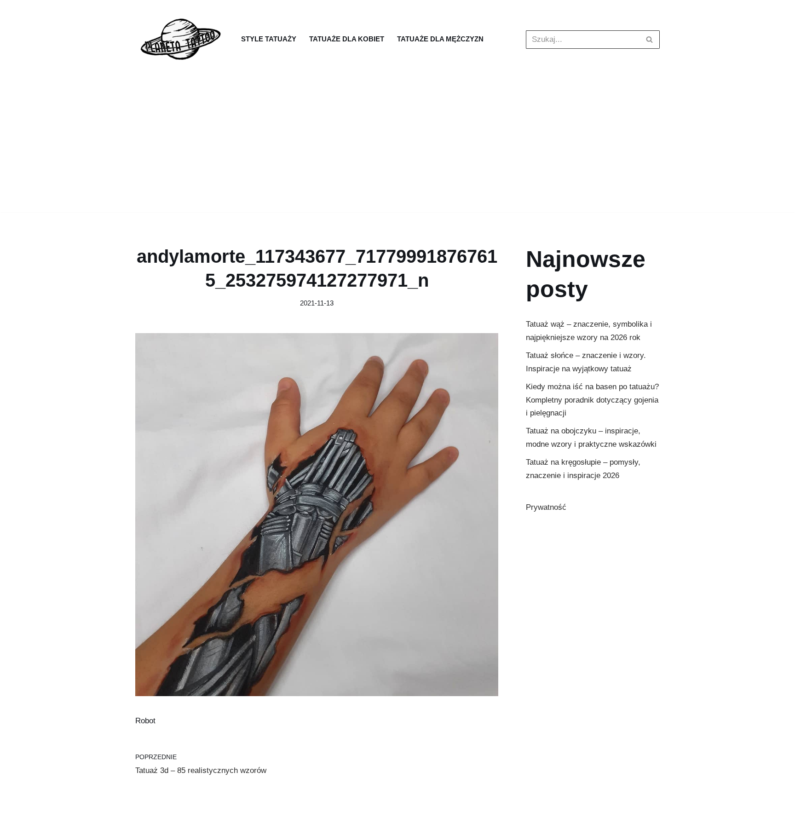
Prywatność (546, 507)
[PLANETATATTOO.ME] (181, 39)
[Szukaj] (649, 39)
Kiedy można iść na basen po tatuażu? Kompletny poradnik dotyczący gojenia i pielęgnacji (592, 400)
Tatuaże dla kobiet (346, 39)
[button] (649, 39)
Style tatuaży (268, 39)
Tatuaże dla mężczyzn (440, 39)
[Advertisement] (397, 147)
